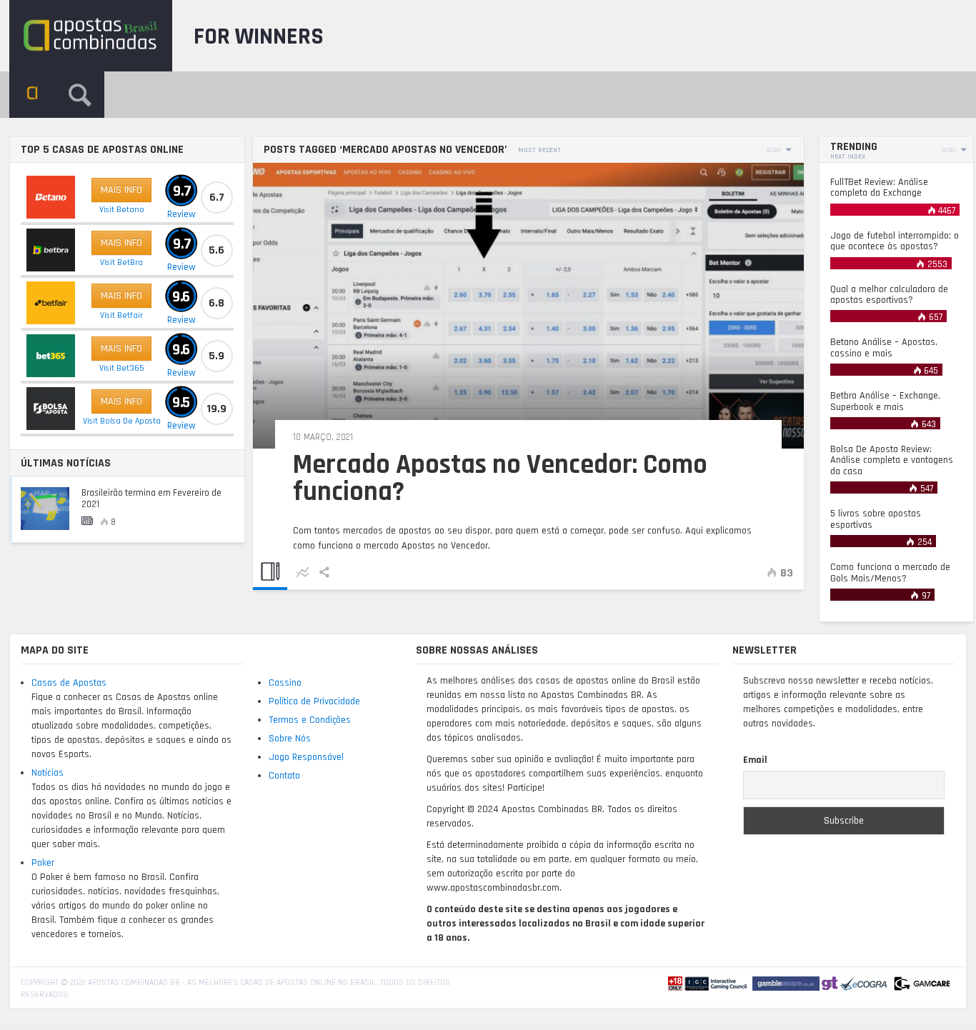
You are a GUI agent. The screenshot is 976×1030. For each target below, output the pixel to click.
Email (755, 760)
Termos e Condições (310, 720)
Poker (42, 862)
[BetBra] (50, 250)
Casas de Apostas (68, 682)
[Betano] (50, 197)
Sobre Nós (290, 738)
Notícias (47, 772)
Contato (284, 775)
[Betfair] (50, 302)
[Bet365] (50, 355)
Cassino (285, 682)
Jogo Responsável (306, 757)
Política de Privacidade (314, 701)
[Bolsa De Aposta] (50, 408)
